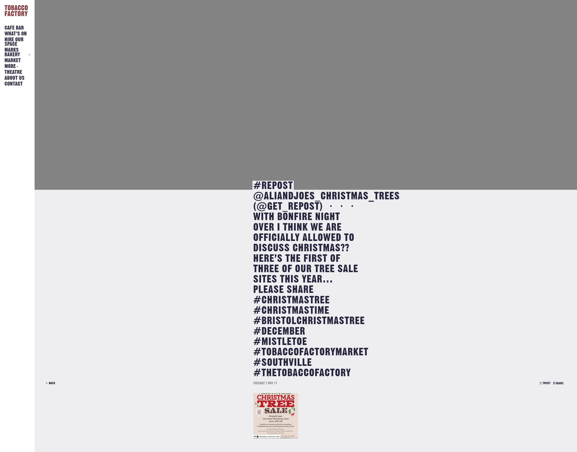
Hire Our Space (14, 42)
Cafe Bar (14, 28)
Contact (14, 84)
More (10, 66)
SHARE (559, 383)
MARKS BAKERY (12, 52)
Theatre (13, 72)
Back (52, 383)
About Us (14, 78)
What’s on (16, 34)
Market (13, 60)
